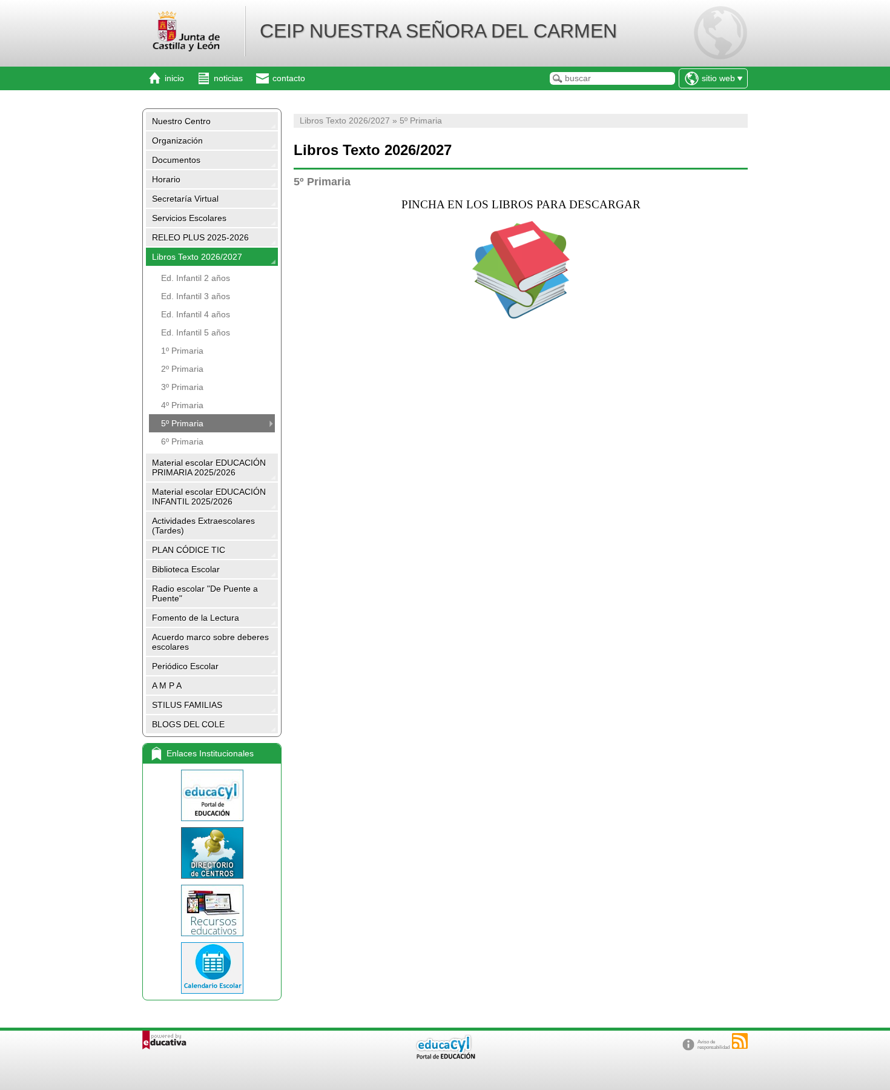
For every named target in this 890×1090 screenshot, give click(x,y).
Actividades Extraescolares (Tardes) (203, 525)
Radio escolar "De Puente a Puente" (205, 593)
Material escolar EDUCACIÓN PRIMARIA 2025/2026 (209, 467)
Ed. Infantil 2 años (195, 278)
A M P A (167, 685)
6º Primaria (182, 441)
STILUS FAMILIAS (187, 705)
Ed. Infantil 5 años (195, 332)
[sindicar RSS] (740, 1041)
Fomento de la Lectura (195, 618)
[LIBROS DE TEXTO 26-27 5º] (521, 270)
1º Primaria (182, 350)
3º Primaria (182, 387)
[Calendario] (212, 968)
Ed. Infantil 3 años (195, 296)
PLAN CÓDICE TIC (188, 550)
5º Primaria (182, 423)
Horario (166, 179)
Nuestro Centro (181, 121)
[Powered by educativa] (164, 1040)
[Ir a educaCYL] (445, 1056)
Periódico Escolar (185, 666)
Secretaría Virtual (185, 198)
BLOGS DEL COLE (188, 724)
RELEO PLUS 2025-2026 (200, 237)
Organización (177, 140)
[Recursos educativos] (212, 910)
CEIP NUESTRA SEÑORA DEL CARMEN (438, 31)
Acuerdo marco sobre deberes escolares (210, 642)
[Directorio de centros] (212, 853)
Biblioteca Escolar (186, 569)
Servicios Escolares (189, 218)
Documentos (176, 160)
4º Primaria (182, 405)
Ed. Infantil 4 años (195, 314)
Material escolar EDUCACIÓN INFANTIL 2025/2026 (209, 496)
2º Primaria (182, 369)
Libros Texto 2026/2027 (197, 257)
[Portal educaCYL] (212, 795)
